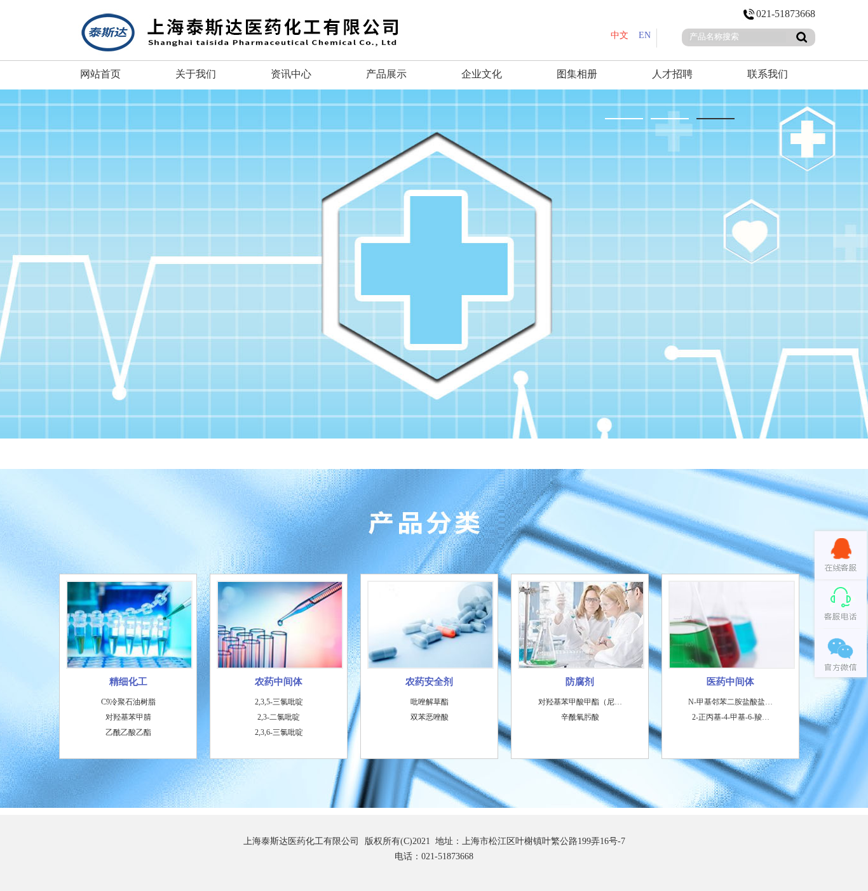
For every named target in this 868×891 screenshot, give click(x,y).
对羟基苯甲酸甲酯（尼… (580, 701)
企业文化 (481, 74)
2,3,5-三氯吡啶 (279, 701)
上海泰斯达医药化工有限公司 (301, 841)
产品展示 (386, 74)
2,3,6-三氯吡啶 (279, 732)
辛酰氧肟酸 (580, 717)
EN (645, 35)
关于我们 (195, 74)
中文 (619, 35)
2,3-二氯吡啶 (278, 717)
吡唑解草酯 (429, 701)
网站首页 (100, 74)
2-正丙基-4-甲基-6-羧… (731, 717)
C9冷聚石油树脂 (128, 701)
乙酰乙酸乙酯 (128, 732)
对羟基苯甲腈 (128, 717)
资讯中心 (291, 74)
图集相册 (577, 74)
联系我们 (767, 74)
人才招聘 (672, 74)
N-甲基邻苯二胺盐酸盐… (730, 701)
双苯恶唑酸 (429, 717)
